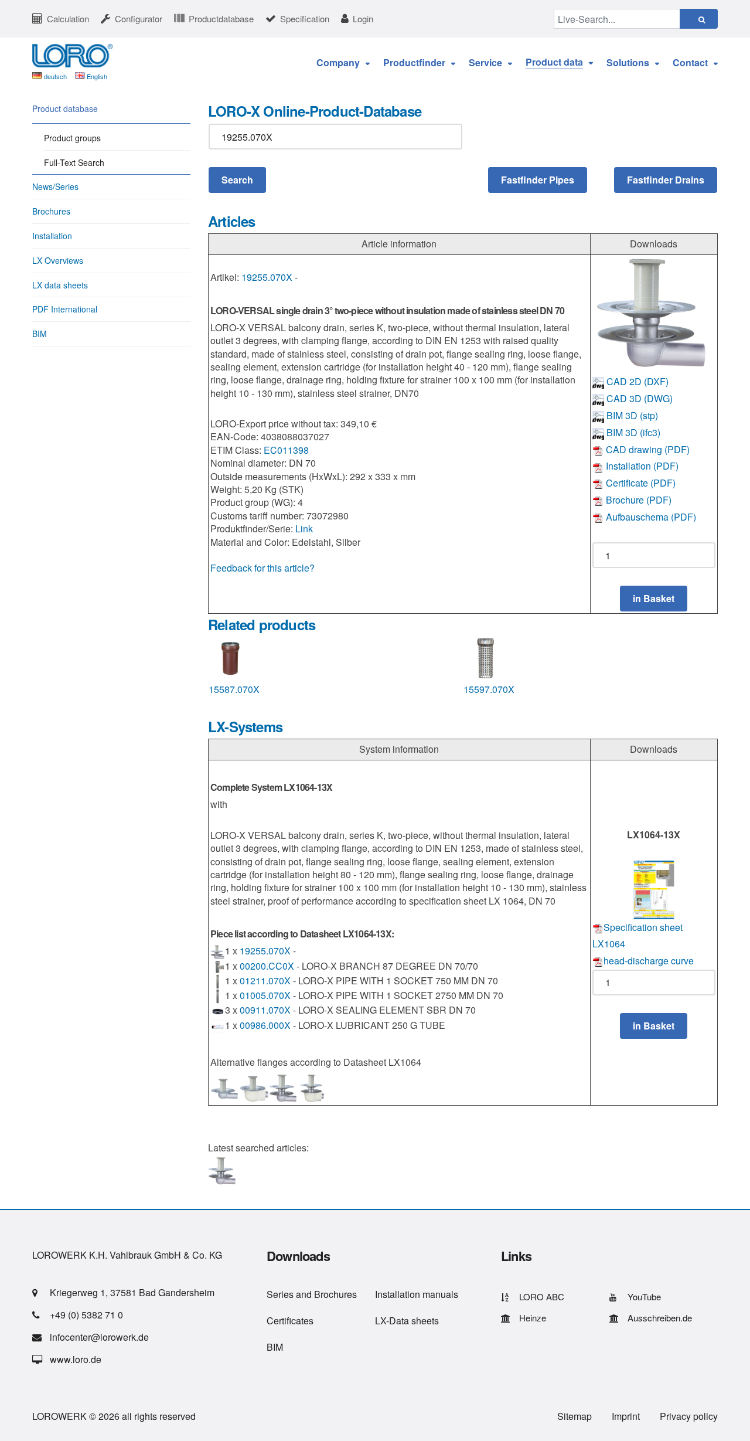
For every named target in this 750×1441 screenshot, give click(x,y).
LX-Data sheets (407, 1320)
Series (280, 1294)
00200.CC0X (267, 966)
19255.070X (266, 277)
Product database (65, 108)
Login (363, 18)
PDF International (64, 309)
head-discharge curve (649, 960)
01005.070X (265, 995)
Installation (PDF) (641, 466)
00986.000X (265, 1025)
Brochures (51, 211)
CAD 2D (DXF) (636, 381)
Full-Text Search (74, 162)
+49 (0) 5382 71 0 (86, 1314)
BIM (39, 333)
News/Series (55, 186)
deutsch (55, 76)
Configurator (138, 18)
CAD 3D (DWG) (638, 398)
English (97, 76)
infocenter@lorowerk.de (99, 1337)
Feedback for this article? (262, 568)
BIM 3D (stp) (631, 415)
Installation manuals (416, 1294)
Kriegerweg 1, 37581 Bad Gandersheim (132, 1292)
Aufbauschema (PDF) (650, 517)
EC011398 (286, 450)
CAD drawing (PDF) (647, 449)
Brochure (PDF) (637, 500)
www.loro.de (75, 1359)
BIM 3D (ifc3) (632, 432)
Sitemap (574, 1416)
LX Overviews (57, 260)
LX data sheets (60, 285)
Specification (304, 18)
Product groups (72, 138)
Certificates (290, 1320)
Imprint (626, 1416)
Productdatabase (221, 18)
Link (304, 528)
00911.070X (265, 1010)
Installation (52, 236)
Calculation (68, 18)
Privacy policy (689, 1416)
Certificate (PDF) (640, 483)
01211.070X (265, 980)
